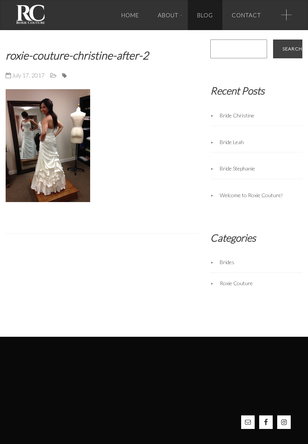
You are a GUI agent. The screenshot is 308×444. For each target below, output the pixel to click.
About (168, 15)
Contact (246, 15)
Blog (205, 15)
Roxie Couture (236, 283)
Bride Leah (232, 142)
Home (130, 15)
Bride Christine (237, 115)
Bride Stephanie (237, 168)
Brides (227, 262)
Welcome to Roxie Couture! (251, 195)
